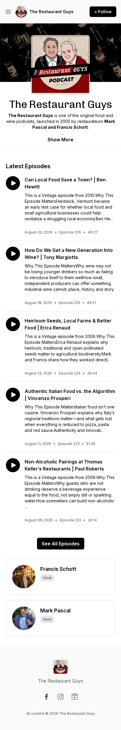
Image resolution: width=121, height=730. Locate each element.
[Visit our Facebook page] (46, 697)
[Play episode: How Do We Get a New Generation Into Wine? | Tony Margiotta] (13, 254)
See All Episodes (61, 544)
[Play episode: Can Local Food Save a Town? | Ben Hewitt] (13, 183)
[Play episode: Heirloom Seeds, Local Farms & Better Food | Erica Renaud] (13, 324)
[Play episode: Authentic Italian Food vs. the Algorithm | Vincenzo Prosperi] (13, 395)
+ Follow (103, 11)
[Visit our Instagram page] (60, 697)
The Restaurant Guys (51, 11)
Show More (60, 139)
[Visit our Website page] (75, 697)
